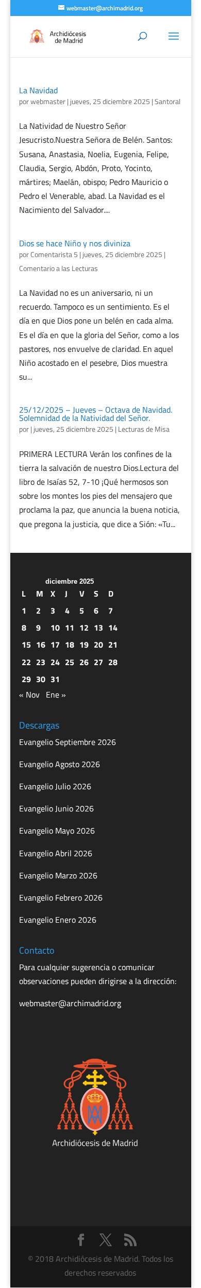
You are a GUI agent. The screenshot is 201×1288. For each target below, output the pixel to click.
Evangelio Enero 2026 (57, 919)
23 (40, 662)
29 (26, 679)
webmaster (47, 101)
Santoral (167, 101)
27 (98, 662)
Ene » (56, 694)
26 (84, 662)
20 (98, 644)
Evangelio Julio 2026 (55, 786)
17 (55, 644)
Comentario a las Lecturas (58, 268)
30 (40, 679)
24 (55, 662)
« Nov (29, 694)
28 (113, 662)
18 (69, 644)
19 (84, 644)
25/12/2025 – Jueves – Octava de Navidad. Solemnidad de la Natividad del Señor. (95, 413)
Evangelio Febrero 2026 (61, 897)
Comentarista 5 (54, 254)
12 (84, 627)
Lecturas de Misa (144, 428)
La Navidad (38, 90)
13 (98, 627)
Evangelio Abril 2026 (55, 853)
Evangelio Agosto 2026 (59, 764)
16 (40, 644)
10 (55, 627)
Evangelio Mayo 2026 (57, 830)
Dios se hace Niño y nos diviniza (74, 243)
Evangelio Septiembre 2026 (67, 742)
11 (69, 627)
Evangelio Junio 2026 (56, 808)
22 (26, 662)
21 (113, 644)
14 (113, 627)
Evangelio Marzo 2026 (58, 875)
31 (55, 679)
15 (26, 644)
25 (69, 662)
